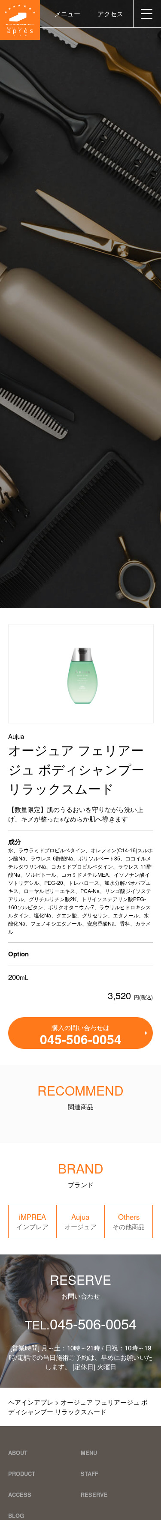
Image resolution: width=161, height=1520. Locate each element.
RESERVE (94, 1494)
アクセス (110, 13)
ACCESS (19, 1494)
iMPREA (32, 1221)
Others (128, 1221)
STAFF (89, 1473)
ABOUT (17, 1452)
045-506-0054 (81, 1323)
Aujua (80, 1221)
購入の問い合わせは (81, 1035)
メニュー (67, 13)
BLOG (16, 1515)
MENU (89, 1452)
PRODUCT (21, 1473)
